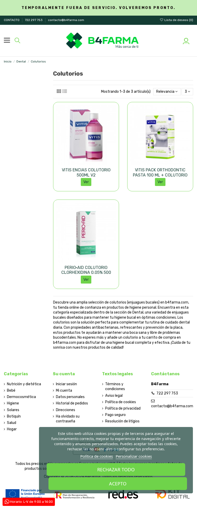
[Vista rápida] (93, 163)
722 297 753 (34, 20)
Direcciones (65, 410)
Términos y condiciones (115, 386)
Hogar (12, 429)
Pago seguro (115, 415)
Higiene (13, 403)
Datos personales (70, 397)
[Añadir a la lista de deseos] (78, 163)
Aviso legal (114, 395)
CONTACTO (12, 20)
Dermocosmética (21, 397)
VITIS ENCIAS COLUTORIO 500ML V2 (86, 172)
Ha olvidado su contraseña (68, 419)
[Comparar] (86, 163)
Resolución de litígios (122, 421)
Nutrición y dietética (24, 384)
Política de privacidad (123, 408)
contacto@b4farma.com (66, 20)
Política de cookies (120, 402)
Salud (11, 423)
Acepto (117, 484)
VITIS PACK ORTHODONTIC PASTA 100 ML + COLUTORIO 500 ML (160, 175)
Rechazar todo (116, 469)
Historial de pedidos (72, 403)
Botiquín (14, 416)
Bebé (11, 390)
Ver (86, 182)
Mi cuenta (64, 390)
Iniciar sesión (66, 384)
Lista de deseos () (178, 20)
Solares (13, 410)
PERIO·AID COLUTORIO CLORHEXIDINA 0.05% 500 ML (86, 272)
